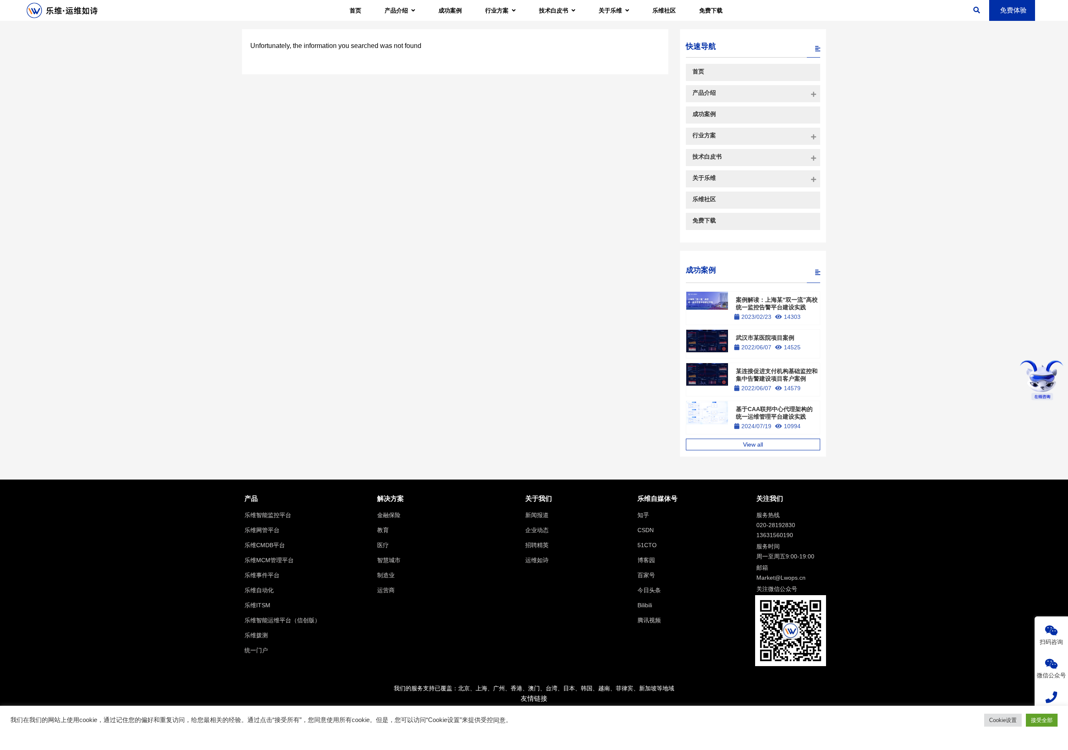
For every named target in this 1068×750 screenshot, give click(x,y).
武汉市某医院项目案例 (765, 337)
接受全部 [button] (1042, 720)
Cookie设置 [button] (1003, 720)
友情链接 (534, 698)
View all (753, 444)
